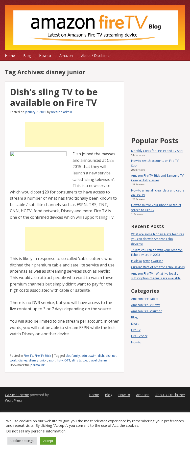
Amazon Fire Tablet (144, 299)
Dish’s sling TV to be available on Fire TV (54, 97)
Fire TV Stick (43, 356)
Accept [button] (48, 440)
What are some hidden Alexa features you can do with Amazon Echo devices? (157, 239)
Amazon (66, 55)
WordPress (14, 400)
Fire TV (28, 356)
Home (10, 55)
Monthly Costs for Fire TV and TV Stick (157, 151)
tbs (85, 360)
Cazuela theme (17, 394)
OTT (67, 360)
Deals (135, 324)
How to (45, 55)
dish (101, 356)
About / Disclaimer (96, 55)
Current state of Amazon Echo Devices (158, 267)
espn (51, 360)
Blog (27, 55)
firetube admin (61, 112)
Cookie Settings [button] (22, 440)
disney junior (38, 360)
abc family (73, 356)
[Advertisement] (64, 134)
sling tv (76, 360)
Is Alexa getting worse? (147, 261)
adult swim (88, 356)
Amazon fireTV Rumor (146, 311)
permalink (37, 365)
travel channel (98, 360)
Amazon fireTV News (145, 305)
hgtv (60, 360)
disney (22, 360)
